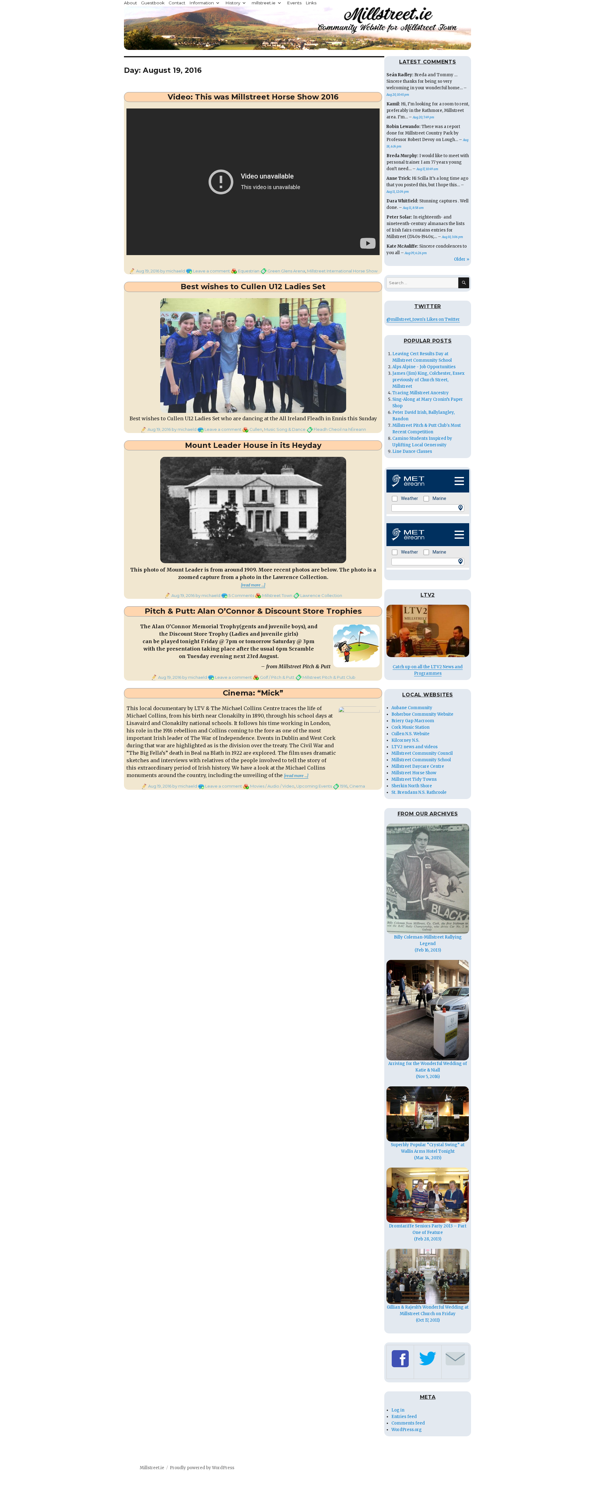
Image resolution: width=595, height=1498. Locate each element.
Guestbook (153, 2)
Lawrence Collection (321, 595)
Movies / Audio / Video (272, 786)
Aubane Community (411, 707)
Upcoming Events (314, 786)
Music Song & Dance (285, 429)
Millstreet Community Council (422, 753)
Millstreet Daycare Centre (417, 766)
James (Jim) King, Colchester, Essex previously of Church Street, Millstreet (428, 380)
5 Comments (241, 595)
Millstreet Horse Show (413, 773)
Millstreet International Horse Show (342, 270)
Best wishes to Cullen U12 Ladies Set (253, 286)
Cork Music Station (410, 727)
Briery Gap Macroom (412, 720)
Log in (397, 1410)
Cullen (255, 429)
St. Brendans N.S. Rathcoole (419, 792)
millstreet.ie (263, 2)
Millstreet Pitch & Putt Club (328, 677)
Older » (461, 259)
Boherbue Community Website (422, 714)
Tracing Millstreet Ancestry (420, 392)
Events (294, 2)
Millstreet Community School (421, 759)
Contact (177, 2)
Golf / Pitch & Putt (277, 677)
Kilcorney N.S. (405, 740)
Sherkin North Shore (411, 786)
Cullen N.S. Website (410, 733)
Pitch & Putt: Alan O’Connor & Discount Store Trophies (253, 611)
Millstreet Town (277, 595)
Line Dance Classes (412, 451)
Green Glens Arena (286, 270)
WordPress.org (406, 1429)
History (232, 2)
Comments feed (408, 1423)
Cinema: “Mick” (253, 692)
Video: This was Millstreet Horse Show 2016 (253, 96)
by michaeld (172, 270)
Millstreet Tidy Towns (414, 779)
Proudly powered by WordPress (202, 1467)
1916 (343, 786)
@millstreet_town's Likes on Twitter (423, 319)
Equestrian (248, 270)
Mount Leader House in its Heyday (253, 445)
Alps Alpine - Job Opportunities (424, 366)
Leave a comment (211, 270)
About (130, 2)
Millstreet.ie (152, 1467)
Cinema (357, 786)
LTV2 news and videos (414, 746)
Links (311, 2)
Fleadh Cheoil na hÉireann (340, 429)
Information (201, 2)
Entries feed (404, 1416)
